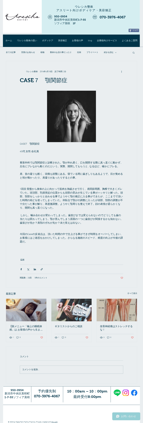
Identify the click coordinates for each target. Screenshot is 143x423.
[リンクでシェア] (41, 269)
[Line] (117, 393)
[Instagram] (125, 393)
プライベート (92, 52)
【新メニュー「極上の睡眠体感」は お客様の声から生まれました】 (26, 328)
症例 (79, 52)
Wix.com (54, 422)
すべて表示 (132, 293)
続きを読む (109, 52)
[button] (133, 52)
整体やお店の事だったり (61, 52)
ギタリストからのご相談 (68, 326)
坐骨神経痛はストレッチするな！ (116, 328)
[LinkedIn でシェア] (35, 269)
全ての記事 (11, 52)
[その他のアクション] (121, 71)
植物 (42, 52)
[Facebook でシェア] (21, 269)
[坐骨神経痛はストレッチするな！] (117, 310)
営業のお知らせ (28, 52)
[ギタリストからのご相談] (71, 310)
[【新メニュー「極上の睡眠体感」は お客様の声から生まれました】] (26, 310)
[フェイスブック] (134, 393)
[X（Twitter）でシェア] (28, 269)
